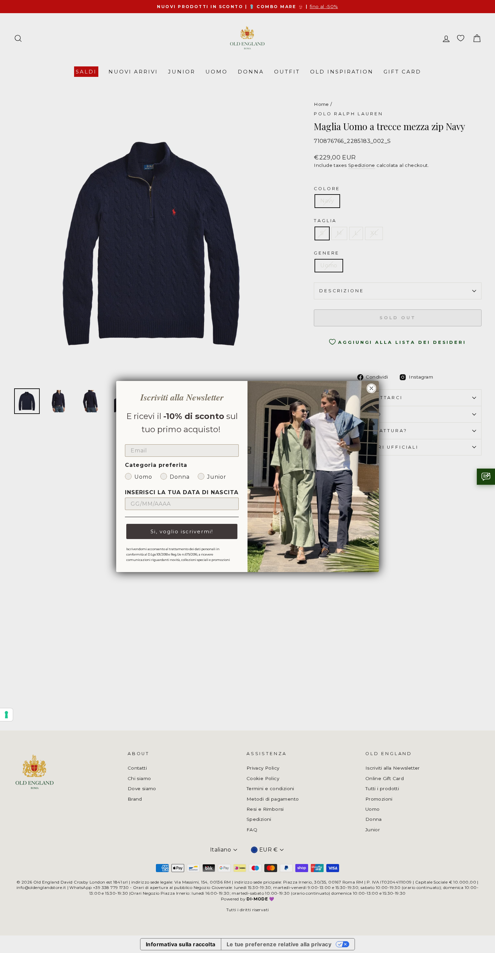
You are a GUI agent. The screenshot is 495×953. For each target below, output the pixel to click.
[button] (486, 477)
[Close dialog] (371, 388)
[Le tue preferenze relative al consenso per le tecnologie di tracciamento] (6, 714)
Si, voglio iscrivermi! (182, 531)
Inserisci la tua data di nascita (181, 492)
